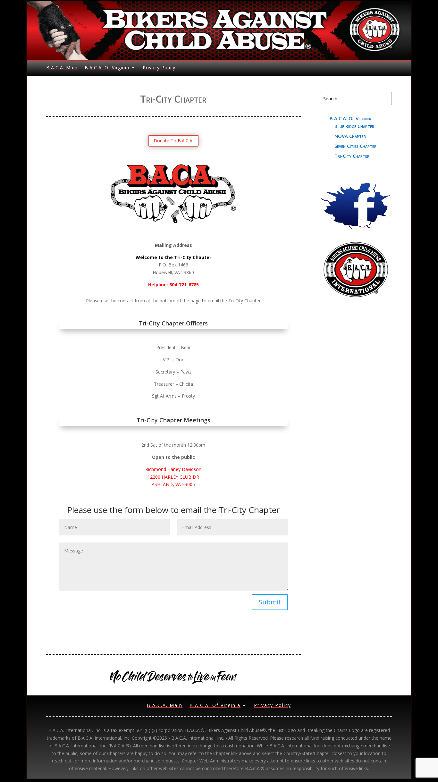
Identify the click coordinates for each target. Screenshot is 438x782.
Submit (270, 602)
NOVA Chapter (350, 136)
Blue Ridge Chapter (354, 126)
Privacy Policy (159, 67)
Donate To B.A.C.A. (173, 141)
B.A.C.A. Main (62, 67)
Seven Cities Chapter (355, 146)
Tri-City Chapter (351, 156)
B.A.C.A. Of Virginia (107, 67)
